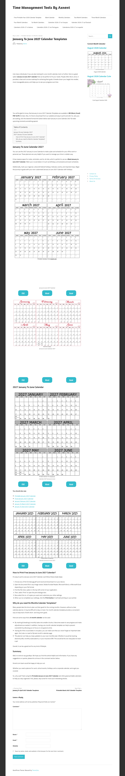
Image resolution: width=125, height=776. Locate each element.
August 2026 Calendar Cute (99, 76)
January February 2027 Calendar (25, 501)
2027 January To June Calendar (23, 134)
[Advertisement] (47, 59)
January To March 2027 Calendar (25, 504)
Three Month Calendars (98, 17)
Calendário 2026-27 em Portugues (48, 27)
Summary (19, 141)
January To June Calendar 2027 (23, 132)
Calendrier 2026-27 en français (58, 22)
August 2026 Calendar (97, 47)
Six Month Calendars (38, 22)
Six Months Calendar (37, 36)
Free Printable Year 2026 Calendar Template (27, 17)
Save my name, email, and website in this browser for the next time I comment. (39, 751)
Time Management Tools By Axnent (41, 7)
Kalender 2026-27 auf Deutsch (81, 22)
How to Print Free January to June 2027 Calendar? (30, 137)
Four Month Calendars (21, 22)
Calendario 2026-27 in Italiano (23, 27)
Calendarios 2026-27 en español (73, 27)
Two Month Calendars (80, 17)
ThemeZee (35, 770)
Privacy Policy (93, 176)
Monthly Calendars (64, 17)
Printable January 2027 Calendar (25, 496)
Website (15, 746)
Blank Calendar (50, 17)
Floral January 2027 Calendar (24, 498)
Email (15, 740)
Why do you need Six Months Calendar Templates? (30, 139)
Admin (25, 44)
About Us (92, 181)
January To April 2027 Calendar (24, 506)
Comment (16, 706)
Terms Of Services (94, 179)
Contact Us (92, 174)
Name (15, 734)
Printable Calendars (26, 36)
